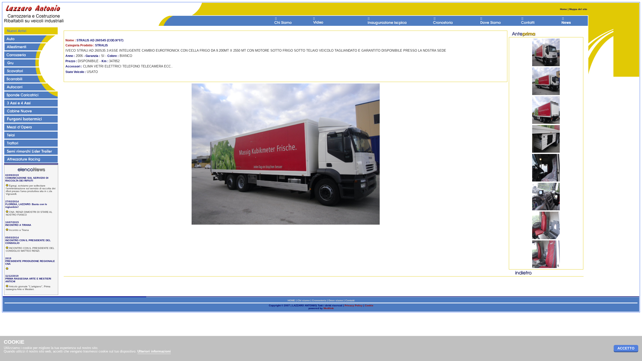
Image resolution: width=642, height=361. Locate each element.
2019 (8, 258)
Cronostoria (319, 300)
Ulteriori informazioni (154, 351)
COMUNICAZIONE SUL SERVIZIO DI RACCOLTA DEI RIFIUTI (26, 179)
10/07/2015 (12, 222)
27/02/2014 (12, 201)
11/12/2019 (12, 276)
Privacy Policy (354, 305)
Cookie (369, 305)
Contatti (350, 300)
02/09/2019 (12, 175)
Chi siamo (303, 300)
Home (563, 9)
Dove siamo (336, 300)
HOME (291, 300)
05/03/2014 (12, 237)
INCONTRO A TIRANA (18, 225)
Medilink (329, 308)
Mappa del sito (578, 9)
